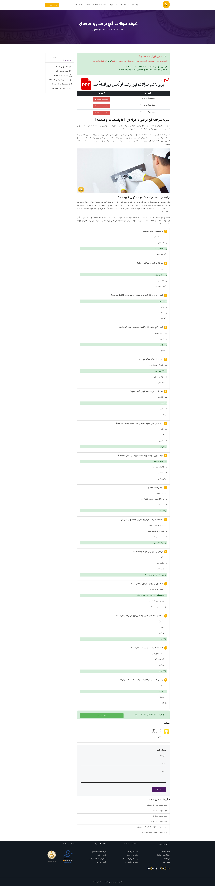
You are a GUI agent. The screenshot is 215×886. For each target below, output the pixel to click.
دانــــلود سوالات (102, 99)
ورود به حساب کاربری (99, 851)
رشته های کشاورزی (131, 862)
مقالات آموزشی (113, 4)
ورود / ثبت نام (52, 5)
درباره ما (87, 4)
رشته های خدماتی (132, 851)
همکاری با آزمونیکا (163, 855)
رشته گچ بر (151, 141)
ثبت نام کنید (101, 855)
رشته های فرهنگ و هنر (130, 858)
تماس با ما (79, 4)
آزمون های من (101, 862)
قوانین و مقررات (164, 851)
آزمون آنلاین (134, 4)
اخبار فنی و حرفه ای (99, 4)
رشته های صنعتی (132, 855)
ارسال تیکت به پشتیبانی (97, 858)
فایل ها (123, 4)
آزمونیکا (93, 202)
